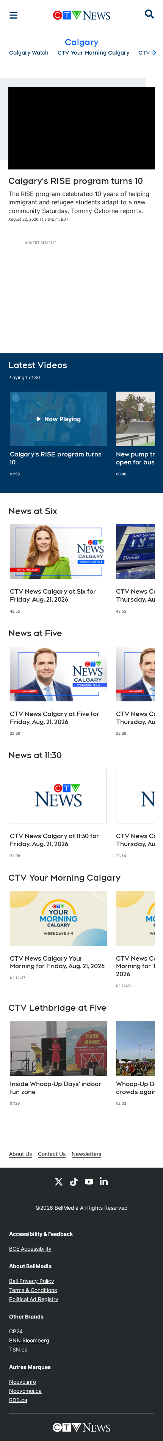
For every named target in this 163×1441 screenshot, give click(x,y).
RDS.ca (18, 1400)
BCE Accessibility (30, 1248)
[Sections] (13, 15)
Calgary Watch (29, 53)
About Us (20, 1154)
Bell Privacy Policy (31, 1281)
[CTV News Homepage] (81, 15)
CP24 (16, 1331)
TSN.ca (18, 1349)
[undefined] (58, 434)
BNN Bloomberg (29, 1340)
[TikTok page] (73, 1181)
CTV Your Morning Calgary (93, 53)
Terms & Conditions (33, 1290)
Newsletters (86, 1154)
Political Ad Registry (33, 1299)
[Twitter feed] (58, 1181)
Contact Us (52, 1154)
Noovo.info (22, 1381)
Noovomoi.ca (25, 1391)
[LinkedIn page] (104, 1181)
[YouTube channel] (89, 1181)
